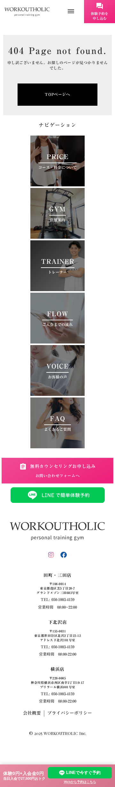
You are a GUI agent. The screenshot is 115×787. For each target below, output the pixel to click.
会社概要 (32, 713)
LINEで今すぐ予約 (83, 772)
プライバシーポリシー (69, 713)
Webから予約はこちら (80, 782)
